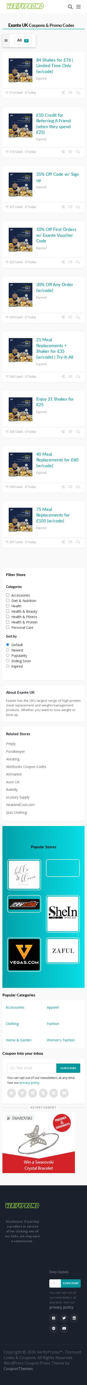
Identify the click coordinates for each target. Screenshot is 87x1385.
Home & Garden (18, 1040)
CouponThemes (18, 1368)
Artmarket (14, 774)
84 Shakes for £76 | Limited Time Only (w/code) (54, 66)
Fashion (53, 1023)
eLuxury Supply (17, 797)
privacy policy (29, 1082)
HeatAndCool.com (20, 804)
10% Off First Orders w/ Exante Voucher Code (56, 235)
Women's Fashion (61, 1040)
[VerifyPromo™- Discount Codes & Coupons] (25, 6)
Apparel (53, 1007)
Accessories (15, 1007)
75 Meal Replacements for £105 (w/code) (53, 515)
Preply (11, 743)
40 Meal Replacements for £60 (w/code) (57, 460)
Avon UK (13, 782)
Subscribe (68, 1068)
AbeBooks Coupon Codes (26, 766)
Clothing (12, 1023)
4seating (12, 759)
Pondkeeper (15, 751)
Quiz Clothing (16, 812)
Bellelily (12, 789)
